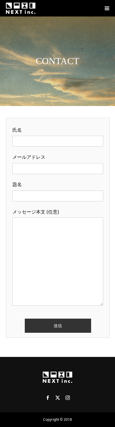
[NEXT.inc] (20, 8)
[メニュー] (106, 8)
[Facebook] (47, 397)
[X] (57, 397)
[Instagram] (67, 397)
